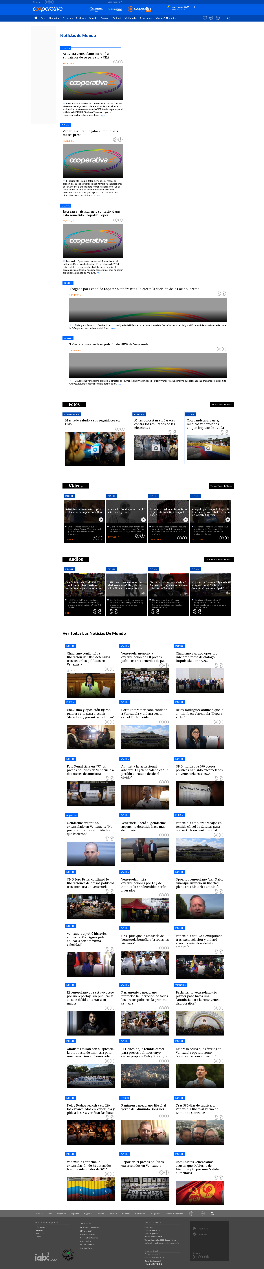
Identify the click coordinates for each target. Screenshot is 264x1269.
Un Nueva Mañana (87, 1234)
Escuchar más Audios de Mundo (219, 559)
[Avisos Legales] (191, 1213)
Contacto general (152, 1233)
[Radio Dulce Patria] (95, 9)
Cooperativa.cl (151, 1251)
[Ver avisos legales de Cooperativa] (205, 20)
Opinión (105, 18)
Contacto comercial (153, 1230)
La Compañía (40, 1227)
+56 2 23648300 (153, 1263)
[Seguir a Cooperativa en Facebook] (45, 2)
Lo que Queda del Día (88, 1244)
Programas (146, 18)
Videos (76, 486)
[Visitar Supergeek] (218, 20)
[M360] (203, 1213)
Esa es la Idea (85, 1241)
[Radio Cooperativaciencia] (115, 9)
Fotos (74, 404)
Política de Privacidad (153, 1237)
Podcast (117, 18)
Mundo (93, 18)
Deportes (68, 18)
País (43, 18)
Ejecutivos (39, 1230)
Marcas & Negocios (166, 18)
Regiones (81, 18)
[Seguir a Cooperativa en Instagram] (52, 2)
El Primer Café (86, 1231)
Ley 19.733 (39, 1233)
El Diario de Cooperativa (90, 1228)
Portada (39, 1214)
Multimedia (131, 18)
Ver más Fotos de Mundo (222, 404)
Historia (38, 1237)
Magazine (54, 18)
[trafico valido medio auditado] (68, 1259)
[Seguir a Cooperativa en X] (49, 2)
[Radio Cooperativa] (139, 9)
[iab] (45, 1263)
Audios (76, 559)
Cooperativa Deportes (89, 1238)
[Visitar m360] (211, 20)
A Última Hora (86, 1248)
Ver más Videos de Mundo (221, 486)
